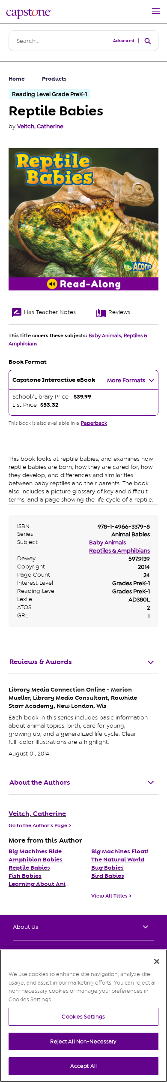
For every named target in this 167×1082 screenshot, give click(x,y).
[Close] (156, 961)
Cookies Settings (83, 1016)
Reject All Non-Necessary (83, 1041)
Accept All (83, 1066)
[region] (83, 1015)
